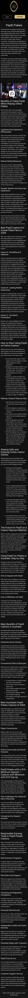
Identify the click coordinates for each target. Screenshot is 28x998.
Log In (7, 17)
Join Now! (20, 17)
